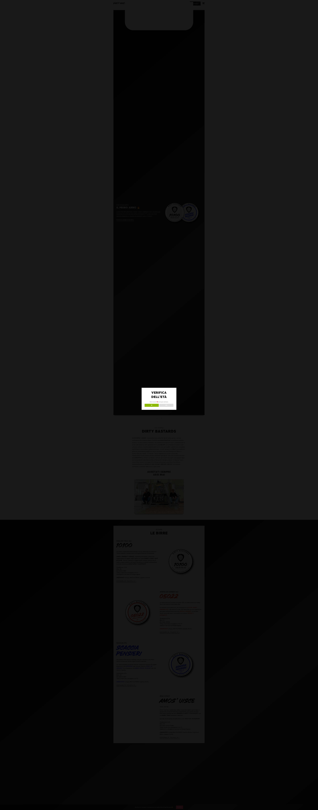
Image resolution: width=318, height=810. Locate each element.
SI (151, 405)
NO (166, 405)
